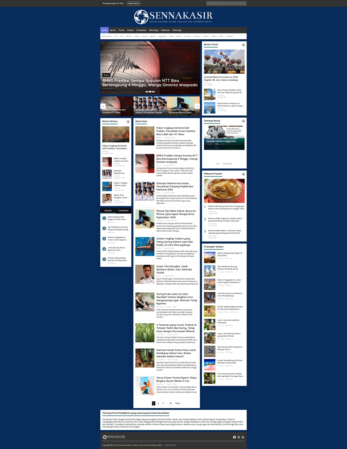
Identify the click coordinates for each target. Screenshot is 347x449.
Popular (108, 210)
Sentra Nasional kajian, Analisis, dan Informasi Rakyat (135, 445)
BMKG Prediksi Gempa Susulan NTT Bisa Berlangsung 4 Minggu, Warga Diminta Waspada (150, 82)
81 (171, 403)
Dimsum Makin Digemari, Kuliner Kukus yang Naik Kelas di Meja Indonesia (225, 219)
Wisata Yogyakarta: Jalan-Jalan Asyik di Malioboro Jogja (117, 238)
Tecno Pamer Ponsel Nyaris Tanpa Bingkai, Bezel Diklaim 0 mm (176, 379)
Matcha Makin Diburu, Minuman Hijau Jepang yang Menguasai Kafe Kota (224, 231)
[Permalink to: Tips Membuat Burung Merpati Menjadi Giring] (209, 270)
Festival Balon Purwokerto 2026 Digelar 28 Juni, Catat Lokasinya (221, 78)
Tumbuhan (160, 334)
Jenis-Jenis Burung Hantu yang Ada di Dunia (229, 334)
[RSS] (243, 437)
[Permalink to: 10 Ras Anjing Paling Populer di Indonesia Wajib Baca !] (209, 311)
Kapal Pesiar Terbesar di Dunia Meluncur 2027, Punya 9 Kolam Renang (230, 104)
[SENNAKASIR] (174, 16)
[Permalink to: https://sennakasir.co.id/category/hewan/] (243, 121)
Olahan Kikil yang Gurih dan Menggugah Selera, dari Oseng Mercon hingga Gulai (226, 207)
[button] (244, 3)
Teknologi (159, 220)
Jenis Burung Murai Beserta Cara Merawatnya (116, 249)
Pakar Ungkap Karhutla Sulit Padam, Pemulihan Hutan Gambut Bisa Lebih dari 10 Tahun (115, 147)
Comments (123, 210)
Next (177, 403)
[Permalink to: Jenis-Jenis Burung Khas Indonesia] (209, 324)
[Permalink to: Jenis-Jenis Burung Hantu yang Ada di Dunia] (209, 337)
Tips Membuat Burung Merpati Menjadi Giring (118, 228)
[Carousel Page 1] (146, 91)
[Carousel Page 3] (153, 91)
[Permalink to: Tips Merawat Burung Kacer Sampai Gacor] (209, 351)
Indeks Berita (170, 445)
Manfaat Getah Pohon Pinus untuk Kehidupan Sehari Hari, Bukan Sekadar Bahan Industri (176, 353)
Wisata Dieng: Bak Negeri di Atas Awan (117, 218)
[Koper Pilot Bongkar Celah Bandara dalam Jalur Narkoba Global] (157, 286)
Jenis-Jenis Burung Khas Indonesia (228, 321)
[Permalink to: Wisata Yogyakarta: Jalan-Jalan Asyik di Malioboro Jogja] (209, 284)
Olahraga (159, 307)
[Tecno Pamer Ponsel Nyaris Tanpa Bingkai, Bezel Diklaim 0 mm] (157, 394)
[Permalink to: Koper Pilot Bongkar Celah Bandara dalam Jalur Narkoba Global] (107, 198)
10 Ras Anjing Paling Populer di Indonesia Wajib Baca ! (117, 259)
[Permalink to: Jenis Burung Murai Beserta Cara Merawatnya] (209, 297)
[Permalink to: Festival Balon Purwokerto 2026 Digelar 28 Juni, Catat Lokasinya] (224, 62)
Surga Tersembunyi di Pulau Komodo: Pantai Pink (229, 361)
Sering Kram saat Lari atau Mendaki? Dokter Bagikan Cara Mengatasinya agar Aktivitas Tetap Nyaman (176, 298)
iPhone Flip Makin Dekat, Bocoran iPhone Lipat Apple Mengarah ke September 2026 (181, 111)
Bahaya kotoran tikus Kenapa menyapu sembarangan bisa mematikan (221, 140)
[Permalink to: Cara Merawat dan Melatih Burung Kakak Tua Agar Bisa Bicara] (209, 378)
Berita (106, 75)
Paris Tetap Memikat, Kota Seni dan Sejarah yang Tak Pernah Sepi (229, 91)
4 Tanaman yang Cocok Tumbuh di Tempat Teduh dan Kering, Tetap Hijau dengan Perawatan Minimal (176, 328)
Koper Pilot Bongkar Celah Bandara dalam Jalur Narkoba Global (121, 196)
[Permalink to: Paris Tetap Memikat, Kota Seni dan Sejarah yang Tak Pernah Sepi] (209, 94)
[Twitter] (238, 437)
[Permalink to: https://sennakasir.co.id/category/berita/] (128, 121)
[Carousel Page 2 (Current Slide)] (150, 91)
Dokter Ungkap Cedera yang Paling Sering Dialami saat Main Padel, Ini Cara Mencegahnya (120, 184)
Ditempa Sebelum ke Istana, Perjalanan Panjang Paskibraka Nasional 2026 (149, 111)
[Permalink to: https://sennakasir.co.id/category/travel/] (243, 45)
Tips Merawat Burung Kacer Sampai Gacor (229, 348)
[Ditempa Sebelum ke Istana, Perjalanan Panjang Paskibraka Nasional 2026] (165, 203)
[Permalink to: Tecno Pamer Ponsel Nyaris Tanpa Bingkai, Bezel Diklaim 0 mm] (144, 385)
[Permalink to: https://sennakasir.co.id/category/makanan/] (243, 174)
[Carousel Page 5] (230, 163)
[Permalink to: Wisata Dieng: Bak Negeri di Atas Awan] (209, 257)
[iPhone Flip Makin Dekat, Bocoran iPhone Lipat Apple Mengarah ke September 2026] (179, 231)
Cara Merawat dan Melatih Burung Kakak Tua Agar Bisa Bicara (230, 375)
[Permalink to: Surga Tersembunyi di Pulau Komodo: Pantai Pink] (209, 364)
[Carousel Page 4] (227, 163)
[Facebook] (234, 437)
